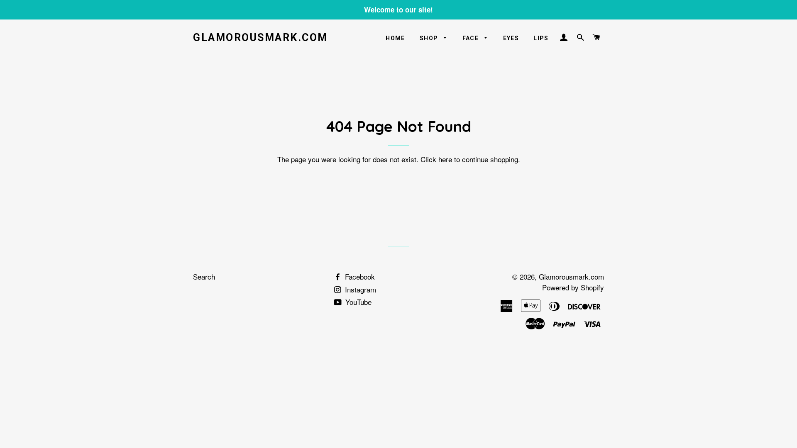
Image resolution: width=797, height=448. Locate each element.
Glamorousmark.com (260, 38)
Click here (436, 159)
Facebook (359, 276)
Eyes (511, 38)
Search (204, 276)
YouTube (357, 302)
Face (471, 38)
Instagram (359, 289)
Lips (541, 38)
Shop (430, 38)
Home (395, 38)
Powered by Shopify (573, 287)
